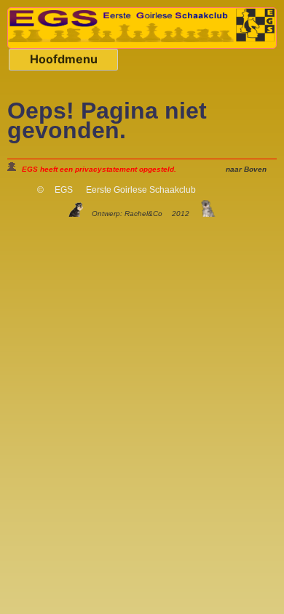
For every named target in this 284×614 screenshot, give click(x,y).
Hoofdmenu (64, 59)
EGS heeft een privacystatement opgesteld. (99, 169)
